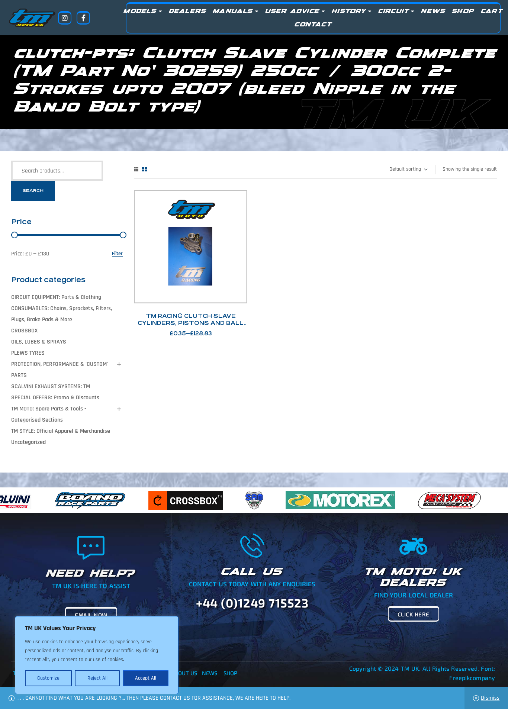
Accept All (145, 678)
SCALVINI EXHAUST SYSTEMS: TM (50, 386)
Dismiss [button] (490, 698)
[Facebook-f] (83, 18)
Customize (48, 678)
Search (33, 190)
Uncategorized (28, 442)
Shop (230, 673)
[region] (97, 655)
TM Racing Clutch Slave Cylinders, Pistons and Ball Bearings (191, 323)
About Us (184, 673)
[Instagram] (64, 18)
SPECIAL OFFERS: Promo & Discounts (55, 398)
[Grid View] (144, 169)
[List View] (136, 169)
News (209, 673)
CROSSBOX (24, 331)
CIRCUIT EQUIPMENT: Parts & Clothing (56, 297)
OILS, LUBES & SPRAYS (38, 342)
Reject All (97, 678)
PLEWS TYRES (28, 353)
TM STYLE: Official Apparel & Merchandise (60, 431)
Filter (117, 254)
